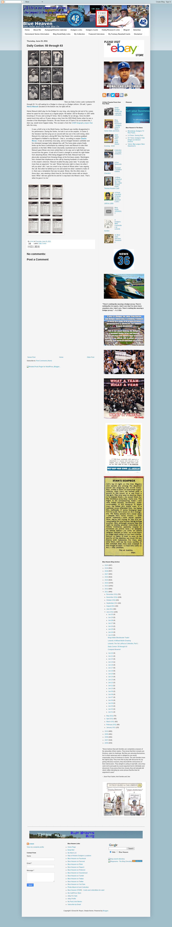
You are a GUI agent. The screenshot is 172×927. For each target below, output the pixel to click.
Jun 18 (110, 665)
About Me (37, 30)
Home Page (72, 847)
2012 (107, 589)
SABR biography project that (82, 123)
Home (27, 30)
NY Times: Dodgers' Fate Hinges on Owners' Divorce (136, 139)
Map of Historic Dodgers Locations (79, 856)
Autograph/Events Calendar (56, 30)
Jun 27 (110, 623)
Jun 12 (110, 682)
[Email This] (29, 246)
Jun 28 (110, 620)
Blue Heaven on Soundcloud (77, 873)
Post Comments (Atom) (44, 361)
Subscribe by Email (74, 904)
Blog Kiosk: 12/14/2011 (118, 210)
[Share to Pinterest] (38, 246)
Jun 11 (110, 685)
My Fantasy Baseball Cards (119, 34)
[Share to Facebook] (36, 246)
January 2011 (111, 727)
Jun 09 (110, 691)
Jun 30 (110, 614)
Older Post (90, 357)
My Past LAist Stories (75, 901)
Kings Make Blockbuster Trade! (118, 638)
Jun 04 (110, 703)
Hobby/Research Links (111, 30)
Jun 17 (110, 668)
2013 (107, 586)
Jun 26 (110, 626)
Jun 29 (110, 617)
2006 (107, 743)
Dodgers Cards (92, 30)
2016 (107, 577)
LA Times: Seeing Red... (136, 135)
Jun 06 (110, 700)
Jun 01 (110, 712)
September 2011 (112, 603)
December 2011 (112, 594)
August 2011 (110, 606)
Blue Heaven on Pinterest (76, 870)
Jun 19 (110, 662)
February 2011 (111, 724)
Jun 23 (110, 635)
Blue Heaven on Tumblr (76, 876)
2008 (107, 737)
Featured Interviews (97, 34)
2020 (107, 565)
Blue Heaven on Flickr (75, 864)
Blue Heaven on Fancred (76, 861)
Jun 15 (110, 674)
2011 (107, 592)
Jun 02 (110, 709)
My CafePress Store (74, 893)
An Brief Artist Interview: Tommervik (118, 238)
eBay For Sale (72, 896)
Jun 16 (110, 671)
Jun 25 (110, 629)
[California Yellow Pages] (137, 861)
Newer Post (31, 357)
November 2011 (112, 597)
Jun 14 (110, 677)
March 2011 (110, 721)
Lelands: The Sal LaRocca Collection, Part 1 (123, 643)
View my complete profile (35, 847)
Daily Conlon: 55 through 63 (117, 646)
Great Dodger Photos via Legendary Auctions (118, 111)
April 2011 (110, 719)
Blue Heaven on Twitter (75, 881)
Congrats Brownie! (114, 649)
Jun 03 (110, 706)
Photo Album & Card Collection (78, 887)
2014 (107, 583)
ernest (32, 241)
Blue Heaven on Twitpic (76, 879)
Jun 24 (110, 632)
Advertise (137, 30)
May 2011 (109, 716)
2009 (107, 734)
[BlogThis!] (31, 246)
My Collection (79, 34)
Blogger (105, 911)
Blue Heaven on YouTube (76, 884)
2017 (107, 574)
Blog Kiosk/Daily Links (61, 34)
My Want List (72, 853)
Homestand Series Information (37, 34)
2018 (107, 571)
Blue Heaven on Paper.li (76, 867)
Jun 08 (110, 694)
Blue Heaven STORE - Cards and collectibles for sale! (86, 890)
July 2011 (109, 609)
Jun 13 (110, 680)
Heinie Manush (32, 106)
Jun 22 (110, 653)
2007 (107, 740)
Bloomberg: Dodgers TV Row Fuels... (136, 132)
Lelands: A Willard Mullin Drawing (119, 641)
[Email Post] (29, 243)
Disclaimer (138, 34)
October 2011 (111, 600)
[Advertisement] (61, 335)
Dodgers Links (76, 30)
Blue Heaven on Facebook (77, 858)
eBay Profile (72, 899)
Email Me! (71, 850)
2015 (107, 580)
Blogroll (126, 30)
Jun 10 (110, 688)
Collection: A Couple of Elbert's (118, 152)
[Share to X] (33, 246)
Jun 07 (110, 697)
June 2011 (110, 612)
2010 (107, 731)
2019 (107, 568)
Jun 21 (110, 656)
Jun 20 (110, 659)
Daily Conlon (42, 243)
